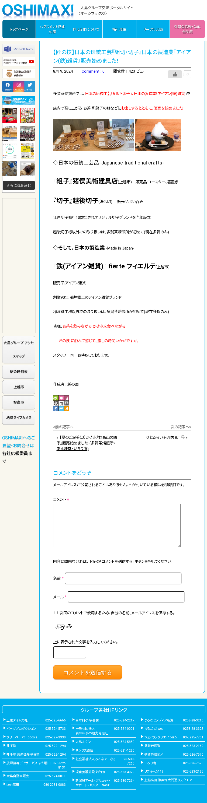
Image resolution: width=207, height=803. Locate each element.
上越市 (18, 387)
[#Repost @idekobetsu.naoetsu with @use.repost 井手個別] (10, 151)
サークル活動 (153, 29)
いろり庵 (150, 763)
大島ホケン (83, 742)
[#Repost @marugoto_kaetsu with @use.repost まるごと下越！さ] (27, 115)
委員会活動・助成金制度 (187, 29)
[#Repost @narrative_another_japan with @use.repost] (27, 151)
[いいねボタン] (175, 74)
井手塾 (11, 746)
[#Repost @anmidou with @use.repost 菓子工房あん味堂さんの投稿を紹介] (27, 168)
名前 (58, 579)
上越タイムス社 (16, 720)
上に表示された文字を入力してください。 (85, 642)
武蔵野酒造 (152, 746)
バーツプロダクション (21, 729)
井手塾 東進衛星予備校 (23, 754)
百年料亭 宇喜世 (87, 720)
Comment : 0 (93, 71)
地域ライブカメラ (18, 418)
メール (60, 597)
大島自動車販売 (17, 776)
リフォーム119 (154, 771)
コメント (61, 499)
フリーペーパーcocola (21, 737)
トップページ (19, 29)
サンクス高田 (84, 750)
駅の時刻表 (18, 372)
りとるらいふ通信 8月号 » (167, 437)
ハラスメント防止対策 (52, 29)
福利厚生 (119, 29)
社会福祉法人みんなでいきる (95, 759)
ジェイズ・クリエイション (161, 737)
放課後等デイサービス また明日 (28, 763)
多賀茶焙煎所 (154, 754)
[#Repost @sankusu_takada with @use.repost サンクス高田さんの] (27, 133)
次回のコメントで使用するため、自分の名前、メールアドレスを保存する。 (117, 613)
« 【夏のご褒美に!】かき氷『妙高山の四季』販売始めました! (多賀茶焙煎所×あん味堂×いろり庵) (87, 443)
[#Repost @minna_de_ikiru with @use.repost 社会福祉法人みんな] (10, 133)
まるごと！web (153, 729)
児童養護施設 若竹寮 (90, 772)
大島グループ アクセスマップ (19, 349)
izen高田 (12, 785)
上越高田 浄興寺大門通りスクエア (168, 780)
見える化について (86, 29)
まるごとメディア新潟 (158, 720)
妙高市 (18, 402)
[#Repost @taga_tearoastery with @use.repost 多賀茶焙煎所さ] (10, 115)
